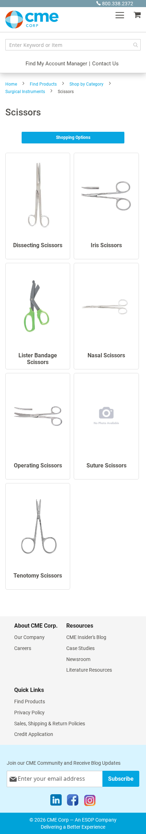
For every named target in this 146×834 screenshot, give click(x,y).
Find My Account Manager (56, 63)
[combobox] (73, 44)
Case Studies (80, 648)
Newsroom (78, 659)
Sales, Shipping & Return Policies (49, 723)
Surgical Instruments (25, 91)
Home (11, 84)
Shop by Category (86, 84)
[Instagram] (90, 801)
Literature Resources (89, 670)
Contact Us (105, 63)
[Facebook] (72, 801)
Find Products (43, 84)
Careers (22, 648)
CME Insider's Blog (86, 637)
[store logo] (31, 19)
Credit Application (33, 734)
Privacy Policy (29, 712)
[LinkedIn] (56, 801)
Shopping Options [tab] (73, 137)
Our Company (29, 637)
